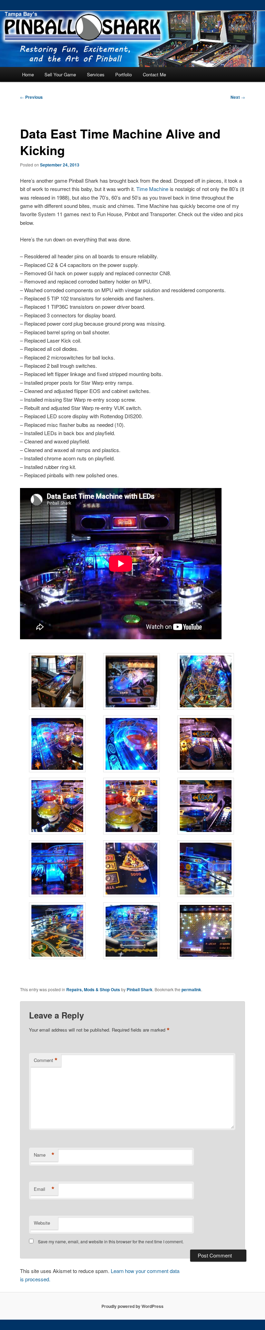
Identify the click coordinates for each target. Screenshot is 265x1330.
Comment (46, 1060)
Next (237, 97)
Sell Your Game (60, 74)
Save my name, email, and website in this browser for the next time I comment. (111, 1241)
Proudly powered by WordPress (132, 1306)
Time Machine (152, 188)
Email (44, 1189)
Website (42, 1222)
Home (28, 74)
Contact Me (154, 74)
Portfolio (123, 74)
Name (44, 1154)
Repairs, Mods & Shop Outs (93, 989)
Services (96, 74)
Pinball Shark (140, 989)
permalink (191, 989)
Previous (31, 97)
